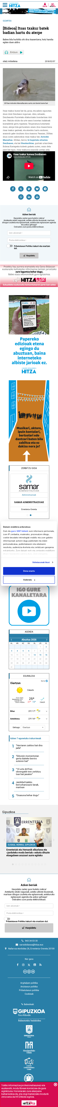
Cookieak (29, 994)
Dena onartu (29, 571)
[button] (33, 727)
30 (30, 647)
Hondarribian (27, 143)
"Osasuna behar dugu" (27, 795)
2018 (47, 61)
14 (35, 655)
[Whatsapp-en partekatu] (21, 197)
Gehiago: (16, 727)
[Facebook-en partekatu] (13, 189)
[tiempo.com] (47, 680)
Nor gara (29, 959)
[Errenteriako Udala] (29, 1031)
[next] (46, 639)
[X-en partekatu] (21, 189)
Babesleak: (29, 1004)
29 (25, 647)
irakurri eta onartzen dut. (32, 247)
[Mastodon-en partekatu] (29, 189)
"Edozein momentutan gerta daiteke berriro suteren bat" (27, 758)
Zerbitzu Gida (29, 468)
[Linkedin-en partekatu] (29, 197)
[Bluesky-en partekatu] (37, 189)
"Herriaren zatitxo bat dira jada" (29, 746)
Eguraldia (29, 676)
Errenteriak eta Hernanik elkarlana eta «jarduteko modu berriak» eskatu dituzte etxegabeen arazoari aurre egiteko (28, 852)
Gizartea (7, 21)
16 (46, 655)
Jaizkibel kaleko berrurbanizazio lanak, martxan (27, 785)
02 (51, 61)
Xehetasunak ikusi (41, 562)
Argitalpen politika (29, 983)
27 (13, 647)
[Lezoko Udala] (29, 1064)
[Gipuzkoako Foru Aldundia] (29, 1015)
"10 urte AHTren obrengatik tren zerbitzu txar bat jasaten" (28, 772)
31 (36, 647)
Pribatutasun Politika (23, 246)
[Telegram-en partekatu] (45, 189)
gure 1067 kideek (19, 531)
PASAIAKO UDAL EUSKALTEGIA (34, 502)
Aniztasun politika (29, 986)
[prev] (11, 639)
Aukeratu (27, 580)
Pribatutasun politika (29, 990)
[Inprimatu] (37, 197)
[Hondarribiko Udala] (29, 1047)
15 (40, 655)
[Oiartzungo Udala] (29, 1080)
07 (54, 61)
